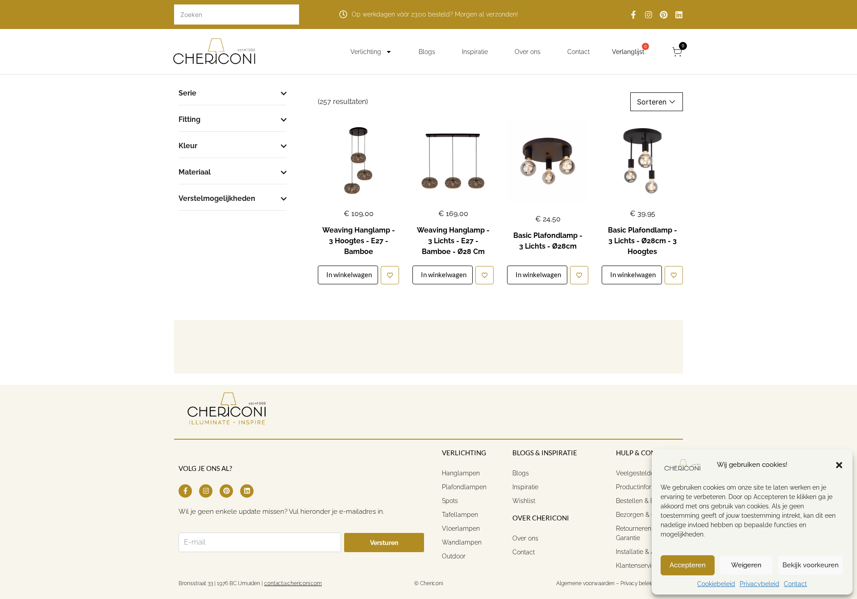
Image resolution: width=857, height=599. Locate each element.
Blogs (427, 51)
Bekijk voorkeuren (810, 565)
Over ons (528, 51)
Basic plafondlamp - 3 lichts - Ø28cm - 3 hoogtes (642, 241)
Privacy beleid (636, 583)
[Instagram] (649, 15)
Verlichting (365, 51)
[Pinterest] (664, 15)
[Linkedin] (679, 15)
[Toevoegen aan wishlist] (390, 275)
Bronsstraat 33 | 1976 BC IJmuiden (219, 583)
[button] (839, 465)
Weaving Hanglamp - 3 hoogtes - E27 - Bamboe (358, 241)
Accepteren (688, 565)
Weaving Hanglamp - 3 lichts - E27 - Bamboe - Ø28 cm (453, 241)
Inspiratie (475, 51)
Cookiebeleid (716, 583)
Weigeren (746, 565)
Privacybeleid (759, 583)
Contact (795, 583)
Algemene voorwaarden (585, 583)
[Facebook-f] (633, 15)
